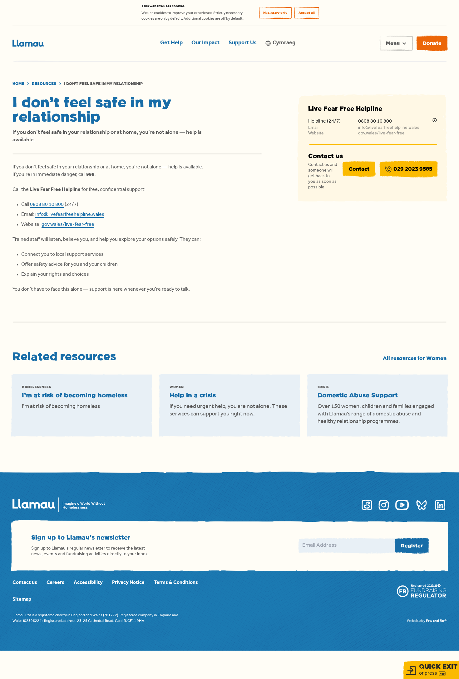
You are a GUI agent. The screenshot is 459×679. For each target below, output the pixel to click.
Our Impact (205, 43)
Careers (55, 582)
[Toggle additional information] (434, 120)
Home (18, 83)
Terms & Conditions (176, 582)
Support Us (243, 43)
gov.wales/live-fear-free (68, 224)
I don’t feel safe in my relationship (103, 83)
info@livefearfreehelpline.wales (69, 214)
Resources (44, 83)
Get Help (171, 43)
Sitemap (21, 599)
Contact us (24, 582)
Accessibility (88, 582)
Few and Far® (436, 621)
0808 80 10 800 (47, 204)
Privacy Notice (128, 582)
